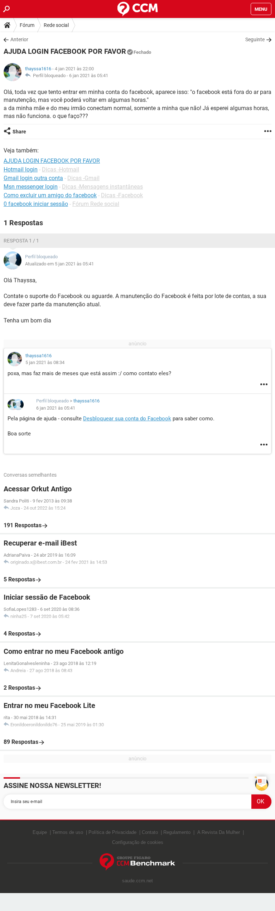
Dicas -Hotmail (60, 169)
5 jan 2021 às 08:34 (44, 362)
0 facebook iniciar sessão (36, 203)
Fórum (27, 25)
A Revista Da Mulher (218, 832)
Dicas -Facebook (122, 195)
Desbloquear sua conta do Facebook (127, 418)
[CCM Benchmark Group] (137, 862)
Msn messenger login (31, 186)
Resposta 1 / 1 (21, 241)
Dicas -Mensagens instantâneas (102, 186)
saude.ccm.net (137, 880)
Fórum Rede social (95, 203)
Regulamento (176, 832)
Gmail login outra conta (33, 178)
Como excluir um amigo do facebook (50, 195)
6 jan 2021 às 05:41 (88, 75)
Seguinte (255, 39)
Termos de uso (67, 832)
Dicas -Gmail (83, 178)
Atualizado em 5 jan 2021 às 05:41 (59, 263)
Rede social (56, 25)
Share (19, 131)
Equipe (40, 832)
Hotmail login (21, 169)
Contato (150, 832)
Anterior (19, 39)
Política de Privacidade (112, 832)
